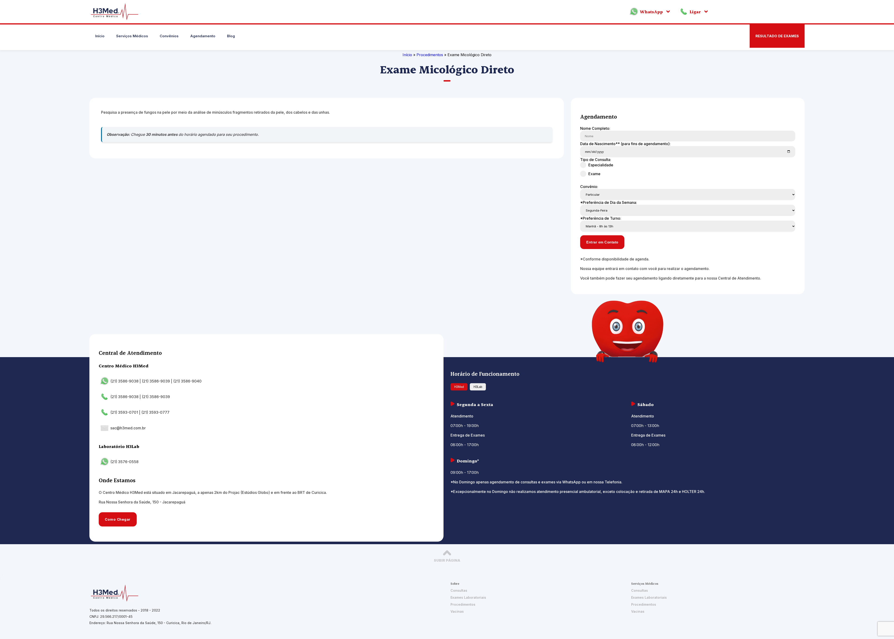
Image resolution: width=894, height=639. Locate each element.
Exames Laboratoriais (468, 597)
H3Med (459, 387)
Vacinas (457, 611)
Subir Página (447, 560)
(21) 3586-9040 (187, 381)
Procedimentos (430, 54)
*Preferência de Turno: (600, 218)
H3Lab (478, 387)
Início (100, 36)
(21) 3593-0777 (155, 412)
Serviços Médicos (132, 36)
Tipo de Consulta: (595, 159)
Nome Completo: (595, 128)
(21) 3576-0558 (124, 461)
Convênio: (589, 186)
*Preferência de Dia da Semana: (608, 202)
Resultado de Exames (777, 36)
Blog (231, 36)
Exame (594, 173)
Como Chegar (118, 519)
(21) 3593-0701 (124, 412)
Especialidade (600, 165)
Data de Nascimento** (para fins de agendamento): (625, 143)
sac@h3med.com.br (128, 428)
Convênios (169, 36)
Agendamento (202, 36)
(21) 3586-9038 (124, 381)
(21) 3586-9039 (156, 381)
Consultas (458, 590)
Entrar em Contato (602, 242)
